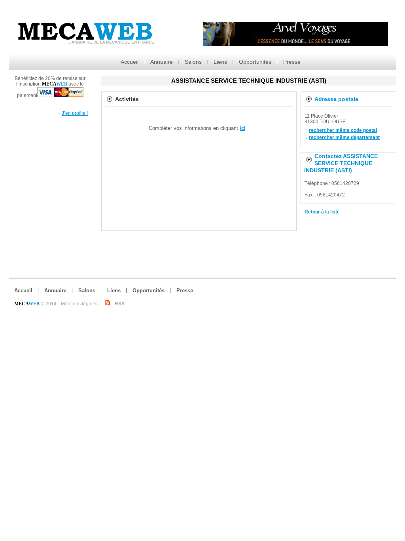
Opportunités (255, 62)
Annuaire (161, 62)
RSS (120, 304)
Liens (220, 62)
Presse (292, 62)
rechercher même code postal (343, 130)
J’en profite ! (75, 113)
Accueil (129, 62)
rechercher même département (344, 137)
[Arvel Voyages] (295, 44)
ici (242, 128)
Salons (193, 62)
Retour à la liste (322, 212)
